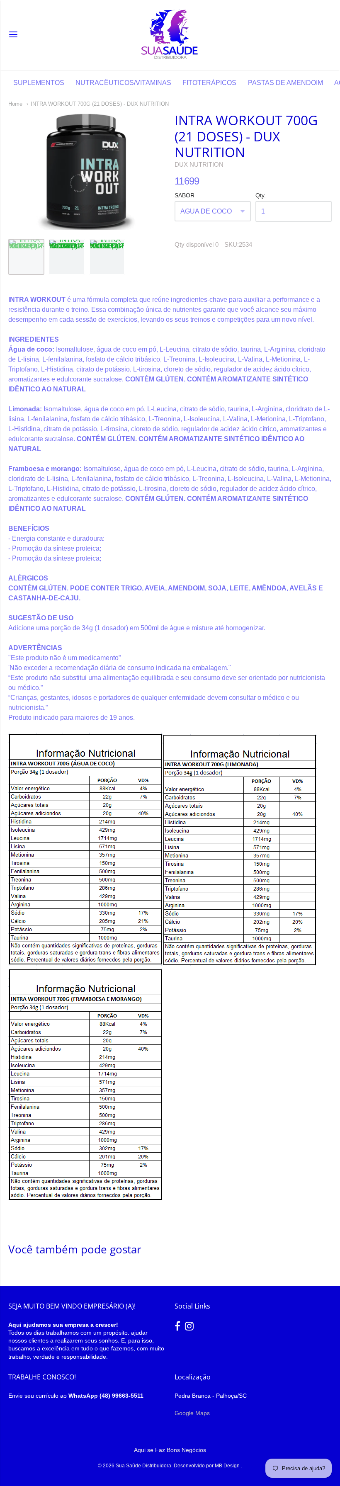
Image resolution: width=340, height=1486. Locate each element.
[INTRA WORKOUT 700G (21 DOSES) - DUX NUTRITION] (26, 257)
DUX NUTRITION (199, 164)
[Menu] (13, 35)
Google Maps (192, 1413)
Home (15, 104)
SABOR (184, 195)
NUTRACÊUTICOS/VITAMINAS (123, 82)
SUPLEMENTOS (38, 82)
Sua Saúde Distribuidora (143, 1466)
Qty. (260, 195)
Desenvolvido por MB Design (207, 1466)
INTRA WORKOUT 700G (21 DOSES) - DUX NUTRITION (100, 104)
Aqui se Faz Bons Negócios (170, 1450)
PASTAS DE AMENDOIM (285, 82)
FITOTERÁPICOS (209, 82)
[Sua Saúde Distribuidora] (170, 35)
